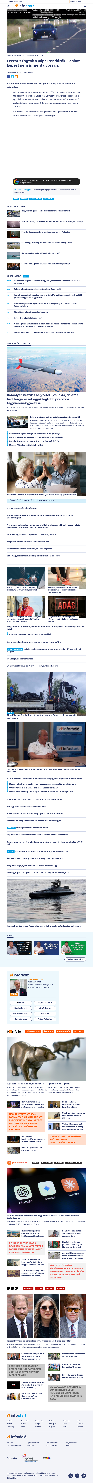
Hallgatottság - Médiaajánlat (35, 1473)
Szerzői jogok (50, 1476)
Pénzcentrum (33, 1031)
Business (28, 1289)
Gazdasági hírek (51, 1445)
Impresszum (51, 1473)
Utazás (58, 1163)
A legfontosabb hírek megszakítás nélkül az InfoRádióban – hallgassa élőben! (63, 619)
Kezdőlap (17, 190)
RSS (58, 1476)
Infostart (11, 72)
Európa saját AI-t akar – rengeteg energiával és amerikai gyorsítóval (22, 589)
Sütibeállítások (12, 1478)
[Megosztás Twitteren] (12, 77)
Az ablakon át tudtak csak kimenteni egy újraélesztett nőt (41, 852)
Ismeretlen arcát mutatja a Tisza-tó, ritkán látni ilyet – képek (34, 800)
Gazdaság (10, 1427)
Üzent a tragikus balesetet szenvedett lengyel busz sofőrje (34, 642)
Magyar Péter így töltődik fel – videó (26, 445)
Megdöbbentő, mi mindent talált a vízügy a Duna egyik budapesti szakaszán (41, 716)
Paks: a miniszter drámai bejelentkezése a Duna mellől (55, 417)
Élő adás (21, 1003)
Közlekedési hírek (52, 1443)
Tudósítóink (39, 1421)
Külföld (9, 1424)
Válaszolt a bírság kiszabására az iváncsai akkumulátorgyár (34, 821)
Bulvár (51, 1421)
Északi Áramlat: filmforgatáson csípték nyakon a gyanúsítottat (35, 859)
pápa (16, 199)
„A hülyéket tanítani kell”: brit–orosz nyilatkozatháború (32, 666)
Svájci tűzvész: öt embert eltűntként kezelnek (28, 542)
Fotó (79, 1421)
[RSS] (70, 1475)
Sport (39, 1289)
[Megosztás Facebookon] (8, 77)
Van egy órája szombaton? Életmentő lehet (26, 807)
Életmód (38, 1427)
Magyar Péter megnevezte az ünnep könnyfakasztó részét (36, 438)
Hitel (35, 1163)
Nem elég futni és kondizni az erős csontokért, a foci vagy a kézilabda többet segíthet (63, 590)
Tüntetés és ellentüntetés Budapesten (31, 500)
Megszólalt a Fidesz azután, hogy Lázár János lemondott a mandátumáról (42, 784)
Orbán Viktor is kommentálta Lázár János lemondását (33, 788)
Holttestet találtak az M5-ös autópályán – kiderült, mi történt (35, 814)
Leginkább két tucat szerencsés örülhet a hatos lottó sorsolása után (38, 835)
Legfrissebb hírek (33, 1443)
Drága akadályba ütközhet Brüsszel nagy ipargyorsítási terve (66, 1140)
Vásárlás (46, 1163)
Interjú (37, 1424)
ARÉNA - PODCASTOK (15, 1)
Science (60, 1289)
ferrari (24, 199)
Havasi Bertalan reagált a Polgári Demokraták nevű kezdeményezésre (41, 792)
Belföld (9, 1421)
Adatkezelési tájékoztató (16, 1476)
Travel (49, 1289)
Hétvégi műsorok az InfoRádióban (32, 828)
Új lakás (78, 1031)
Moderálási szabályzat (35, 1476)
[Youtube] (83, 1475)
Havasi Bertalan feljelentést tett (22, 508)
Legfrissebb (67, 1421)
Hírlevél (80, 1424)
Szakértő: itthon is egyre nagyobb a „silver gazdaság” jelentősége (41, 495)
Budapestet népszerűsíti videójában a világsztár (29, 549)
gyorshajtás (36, 199)
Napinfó (52, 1427)
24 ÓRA (26, 276)
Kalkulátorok (73, 1163)
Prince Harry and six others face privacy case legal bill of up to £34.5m (39, 1341)
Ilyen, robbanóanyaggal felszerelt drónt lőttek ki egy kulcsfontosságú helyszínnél (44, 926)
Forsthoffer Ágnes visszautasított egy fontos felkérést (34, 441)
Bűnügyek (27, 190)
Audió (65, 1424)
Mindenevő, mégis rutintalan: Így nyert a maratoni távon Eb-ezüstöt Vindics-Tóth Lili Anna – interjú (24, 619)
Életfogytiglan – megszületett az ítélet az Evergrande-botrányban (38, 873)
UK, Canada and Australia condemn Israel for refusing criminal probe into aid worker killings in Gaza (66, 1393)
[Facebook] (77, 1475)
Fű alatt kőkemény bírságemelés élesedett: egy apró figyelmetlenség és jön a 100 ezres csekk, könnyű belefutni (67, 1271)
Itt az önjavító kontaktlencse (20, 659)
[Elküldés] (16, 77)
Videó (65, 1427)
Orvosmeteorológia (14, 1445)
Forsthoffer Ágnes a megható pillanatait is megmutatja (34, 434)
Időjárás (80, 1427)
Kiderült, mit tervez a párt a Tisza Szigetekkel (30, 634)
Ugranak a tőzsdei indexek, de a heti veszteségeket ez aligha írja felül (39, 1084)
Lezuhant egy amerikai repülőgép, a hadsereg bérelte (31, 535)
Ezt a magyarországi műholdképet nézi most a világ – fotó (33, 556)
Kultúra (23, 1424)
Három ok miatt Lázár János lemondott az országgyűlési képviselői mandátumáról (44, 779)
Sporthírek (30, 1445)
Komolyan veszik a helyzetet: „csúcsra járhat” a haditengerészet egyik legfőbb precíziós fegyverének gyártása (42, 399)
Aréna (68, 1445)
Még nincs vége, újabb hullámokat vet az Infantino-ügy (32, 866)
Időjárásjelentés (71, 1443)
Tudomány (25, 1421)
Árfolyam (48, 1031)
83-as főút (48, 199)
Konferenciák (63, 1031)
